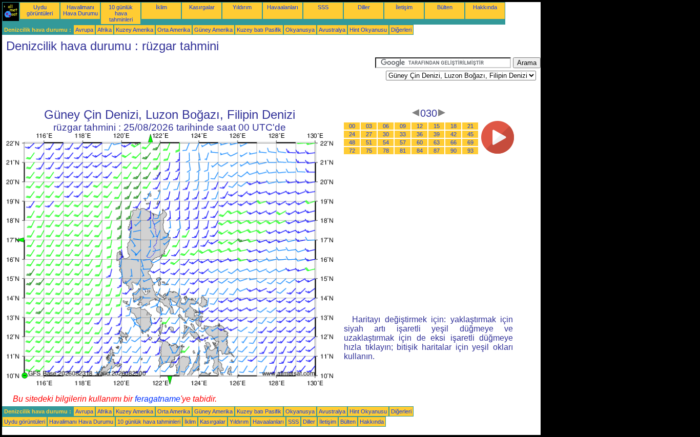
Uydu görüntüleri (40, 10)
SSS (323, 7)
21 (470, 126)
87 (437, 151)
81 (403, 151)
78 (386, 151)
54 (386, 142)
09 (403, 126)
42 (453, 134)
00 (352, 126)
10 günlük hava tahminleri (121, 13)
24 (352, 134)
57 (403, 142)
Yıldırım (242, 7)
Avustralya (332, 30)
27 (369, 134)
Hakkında (485, 7)
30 (386, 134)
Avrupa (84, 30)
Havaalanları (282, 7)
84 (420, 151)
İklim (161, 7)
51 (369, 142)
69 (470, 142)
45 (470, 134)
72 (352, 151)
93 (470, 151)
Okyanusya (300, 30)
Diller (364, 7)
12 (420, 126)
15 (437, 126)
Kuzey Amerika (134, 30)
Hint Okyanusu (368, 30)
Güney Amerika (213, 30)
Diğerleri (401, 30)
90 (453, 151)
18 (453, 126)
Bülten (444, 7)
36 (420, 134)
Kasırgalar (202, 7)
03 (369, 126)
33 (403, 134)
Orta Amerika (173, 30)
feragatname (157, 398)
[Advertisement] (188, 80)
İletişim (404, 7)
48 (352, 142)
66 (453, 142)
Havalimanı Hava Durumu (80, 10)
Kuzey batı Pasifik (259, 30)
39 (437, 134)
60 (420, 142)
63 (437, 142)
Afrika (104, 30)
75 (369, 151)
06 (386, 126)
